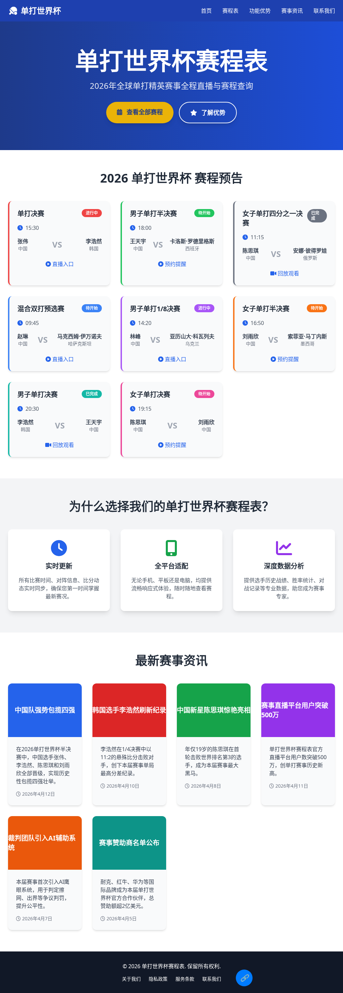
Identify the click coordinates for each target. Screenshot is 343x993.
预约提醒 (175, 264)
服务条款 (185, 979)
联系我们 (324, 10)
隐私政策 (158, 979)
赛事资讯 (292, 10)
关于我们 (131, 979)
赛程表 (230, 10)
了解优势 (212, 113)
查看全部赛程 (144, 112)
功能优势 (260, 10)
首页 (206, 10)
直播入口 (63, 264)
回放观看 (288, 273)
